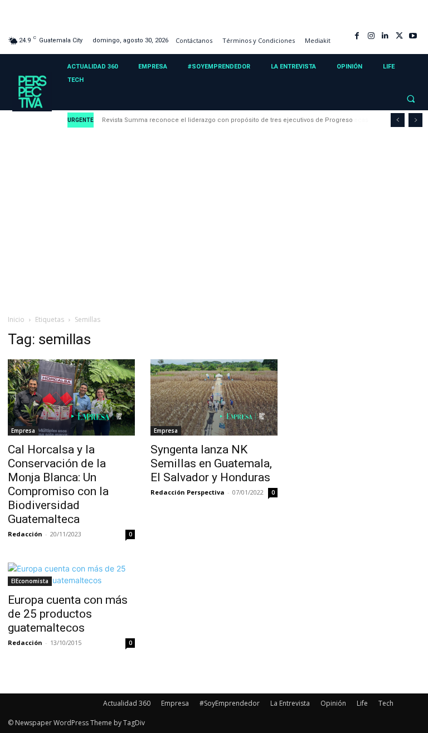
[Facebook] (357, 36)
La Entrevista (290, 703)
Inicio (16, 319)
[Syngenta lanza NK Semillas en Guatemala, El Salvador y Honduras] (214, 397)
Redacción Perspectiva (187, 492)
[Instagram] (371, 36)
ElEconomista (29, 581)
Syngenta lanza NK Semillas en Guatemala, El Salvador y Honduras (211, 463)
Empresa (23, 430)
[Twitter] (399, 36)
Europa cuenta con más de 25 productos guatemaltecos (68, 613)
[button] (410, 98)
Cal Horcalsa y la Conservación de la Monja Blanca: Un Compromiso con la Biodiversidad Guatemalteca (58, 484)
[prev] (398, 120)
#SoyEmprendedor (230, 703)
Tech (385, 703)
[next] (415, 120)
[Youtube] (413, 36)
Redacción (25, 534)
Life (362, 703)
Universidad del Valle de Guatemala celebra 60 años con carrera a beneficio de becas (236, 120)
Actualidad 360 (126, 703)
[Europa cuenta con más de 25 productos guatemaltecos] (71, 574)
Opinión (333, 703)
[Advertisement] (214, 222)
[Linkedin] (385, 36)
